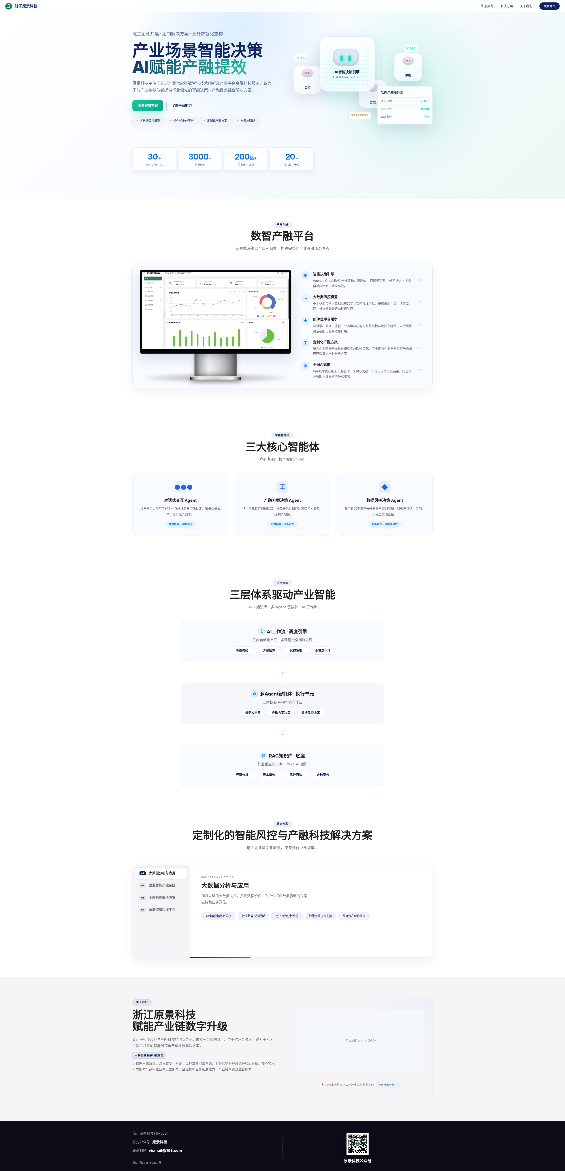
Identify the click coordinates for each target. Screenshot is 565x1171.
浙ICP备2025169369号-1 (148, 1162)
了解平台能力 (182, 105)
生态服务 (487, 6)
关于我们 (526, 6)
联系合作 (549, 6)
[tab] (161, 873)
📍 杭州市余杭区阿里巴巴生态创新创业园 (359, 1084)
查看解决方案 (148, 105)
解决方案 (507, 6)
